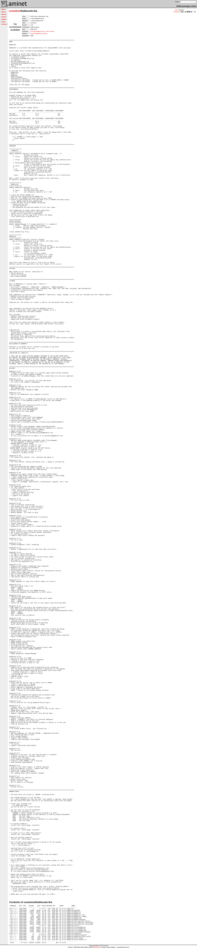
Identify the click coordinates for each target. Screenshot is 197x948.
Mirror (177, 10)
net (18, 11)
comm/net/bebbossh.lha (37, 31)
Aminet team (97, 947)
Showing (176, 12)
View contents (50, 31)
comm (12, 11)
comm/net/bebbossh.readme (38, 33)
